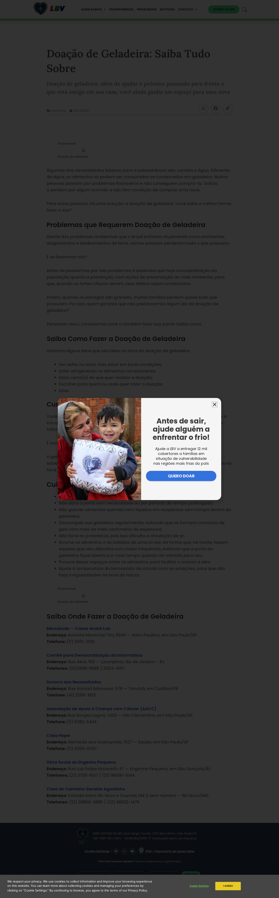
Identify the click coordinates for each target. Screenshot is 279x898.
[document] (139, 449)
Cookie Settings (199, 885)
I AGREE (228, 885)
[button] (214, 404)
